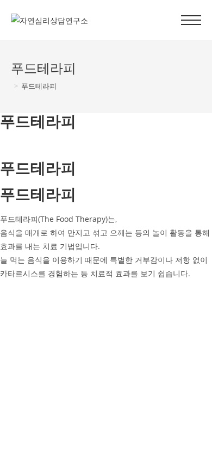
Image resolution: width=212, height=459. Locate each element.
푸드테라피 (39, 86)
